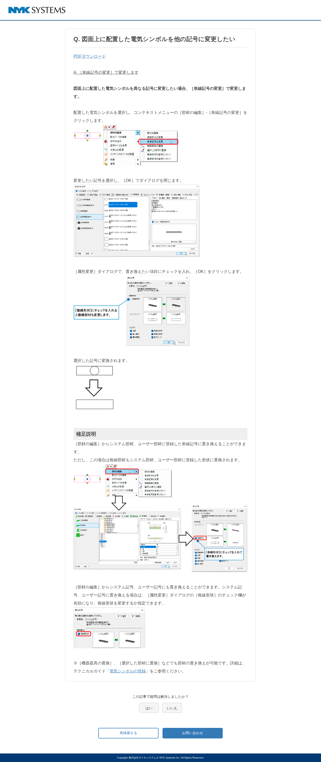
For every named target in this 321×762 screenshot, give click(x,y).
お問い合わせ (192, 733)
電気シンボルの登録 (128, 671)
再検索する (128, 733)
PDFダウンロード (89, 56)
